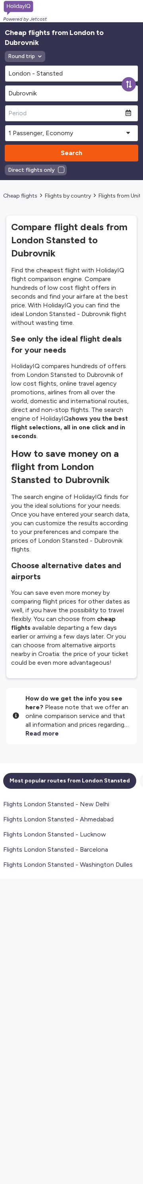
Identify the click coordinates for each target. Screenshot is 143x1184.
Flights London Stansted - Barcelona (55, 849)
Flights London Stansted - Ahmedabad (58, 819)
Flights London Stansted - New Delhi (56, 804)
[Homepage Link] (25, 8)
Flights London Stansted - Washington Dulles (68, 864)
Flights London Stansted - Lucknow (54, 834)
